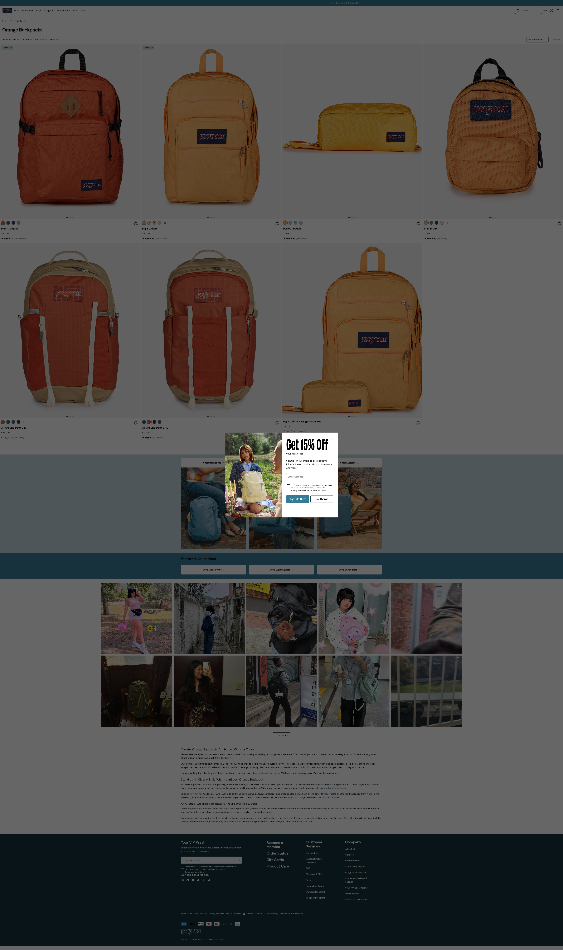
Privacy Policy (297, 490)
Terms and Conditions (316, 490)
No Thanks (322, 499)
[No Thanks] (331, 439)
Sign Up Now (298, 499)
